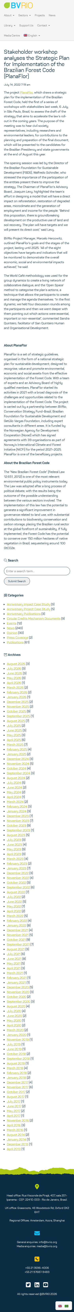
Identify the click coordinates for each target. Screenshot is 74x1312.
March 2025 (15, 744)
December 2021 (17, 930)
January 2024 (16, 811)
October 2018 (16, 1054)
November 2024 (18, 764)
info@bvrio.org (48, 1242)
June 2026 (14, 673)
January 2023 (16, 868)
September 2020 (18, 1001)
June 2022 (14, 901)
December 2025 (18, 702)
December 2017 (17, 1082)
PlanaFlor (26, 92)
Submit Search (17, 581)
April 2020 (14, 1025)
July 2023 (14, 840)
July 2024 (14, 783)
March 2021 (15, 973)
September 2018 (18, 1058)
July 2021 (14, 954)
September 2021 (18, 944)
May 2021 (14, 963)
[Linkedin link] (37, 1286)
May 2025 (14, 735)
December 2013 (17, 1144)
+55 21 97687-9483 (37, 1272)
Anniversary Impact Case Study (28, 604)
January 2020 (16, 1035)
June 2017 (14, 1106)
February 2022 (17, 921)
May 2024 (14, 792)
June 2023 (14, 844)
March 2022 (15, 916)
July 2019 (14, 1044)
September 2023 (18, 830)
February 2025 (17, 749)
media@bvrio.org (47, 1246)
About (8, 15)
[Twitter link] (28, 1286)
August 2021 (16, 949)
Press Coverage (17, 637)
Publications (15, 642)
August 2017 (15, 1097)
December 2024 (18, 759)
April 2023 (14, 854)
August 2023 (16, 835)
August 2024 (16, 778)
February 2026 (17, 692)
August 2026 (16, 664)
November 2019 (18, 1039)
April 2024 (14, 797)
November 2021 (18, 935)
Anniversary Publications (24, 614)
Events (11, 623)
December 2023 (18, 816)
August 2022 (16, 892)
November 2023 (18, 821)
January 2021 (16, 982)
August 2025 (16, 721)
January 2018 (16, 1077)
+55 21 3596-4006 (37, 1268)
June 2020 (14, 1016)
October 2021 (16, 940)
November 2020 (18, 992)
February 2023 (17, 863)
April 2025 (14, 740)
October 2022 (16, 882)
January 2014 (16, 1139)
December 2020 (18, 987)
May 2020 (14, 1020)
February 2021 (17, 978)
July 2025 (14, 725)
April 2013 (14, 1149)
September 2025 (18, 716)
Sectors (23, 15)
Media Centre (12, 35)
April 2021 (14, 968)
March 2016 (15, 1130)
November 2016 (18, 1120)
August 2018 (16, 1063)
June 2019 (14, 1049)
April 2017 (13, 1116)
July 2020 (14, 1011)
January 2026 (16, 697)
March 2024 (15, 802)
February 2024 (17, 806)
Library (8, 25)
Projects (40, 15)
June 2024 (14, 787)
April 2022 (14, 911)
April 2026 (14, 683)
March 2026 (15, 687)
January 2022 (16, 925)
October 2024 (16, 768)
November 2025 (18, 706)
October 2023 (16, 825)
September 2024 (18, 773)
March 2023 (15, 859)
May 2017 (13, 1111)
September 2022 (18, 887)
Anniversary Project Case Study (28, 609)
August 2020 (16, 1006)
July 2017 (13, 1101)
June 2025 (14, 730)
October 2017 (16, 1092)
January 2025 (16, 754)
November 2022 (18, 878)
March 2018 (15, 1068)
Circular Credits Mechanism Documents (33, 618)
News (52, 15)
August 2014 (16, 1135)
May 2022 (14, 906)
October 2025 (16, 711)
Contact (42, 25)
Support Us (26, 25)
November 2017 (17, 1087)
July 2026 (14, 668)
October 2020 (16, 997)
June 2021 (14, 959)
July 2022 (14, 897)
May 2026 (14, 678)
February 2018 (17, 1073)
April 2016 (14, 1125)
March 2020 (15, 1030)
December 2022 (18, 873)
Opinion (12, 633)
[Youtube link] (45, 1286)
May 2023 (14, 849)
